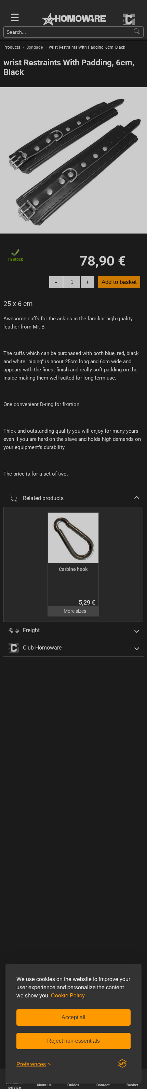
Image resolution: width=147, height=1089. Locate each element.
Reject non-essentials (73, 1041)
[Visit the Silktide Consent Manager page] (122, 1064)
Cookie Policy (68, 995)
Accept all (73, 1017)
